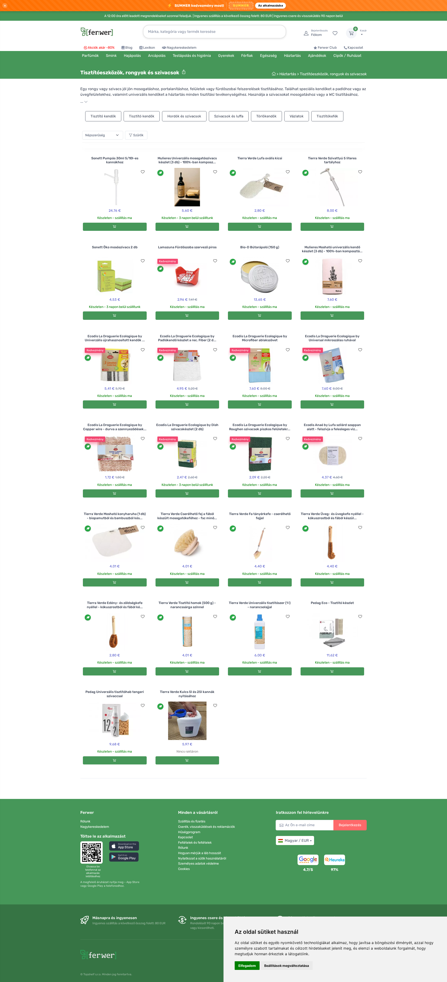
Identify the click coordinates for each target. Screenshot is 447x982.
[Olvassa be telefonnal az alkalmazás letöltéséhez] (92, 852)
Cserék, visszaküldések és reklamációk (206, 827)
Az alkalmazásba (270, 5)
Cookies (184, 869)
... (82, 101)
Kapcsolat (355, 48)
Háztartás (287, 74)
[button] (124, 845)
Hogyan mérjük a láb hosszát (199, 853)
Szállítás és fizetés (191, 821)
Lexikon (149, 48)
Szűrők (138, 135)
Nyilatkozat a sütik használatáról (202, 858)
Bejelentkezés (350, 825)
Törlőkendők (266, 116)
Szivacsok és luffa (228, 116)
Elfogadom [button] (247, 966)
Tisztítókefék (327, 116)
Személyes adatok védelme (198, 864)
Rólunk (85, 821)
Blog (128, 48)
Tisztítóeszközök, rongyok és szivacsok (333, 74)
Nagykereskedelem (181, 48)
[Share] (183, 72)
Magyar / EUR (297, 840)
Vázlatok (297, 116)
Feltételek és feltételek (195, 843)
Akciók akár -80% (101, 48)
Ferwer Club (327, 48)
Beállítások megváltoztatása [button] (286, 966)
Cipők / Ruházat (347, 55)
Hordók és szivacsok (184, 116)
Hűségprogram (189, 832)
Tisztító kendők (103, 116)
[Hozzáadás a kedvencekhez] (142, 171)
